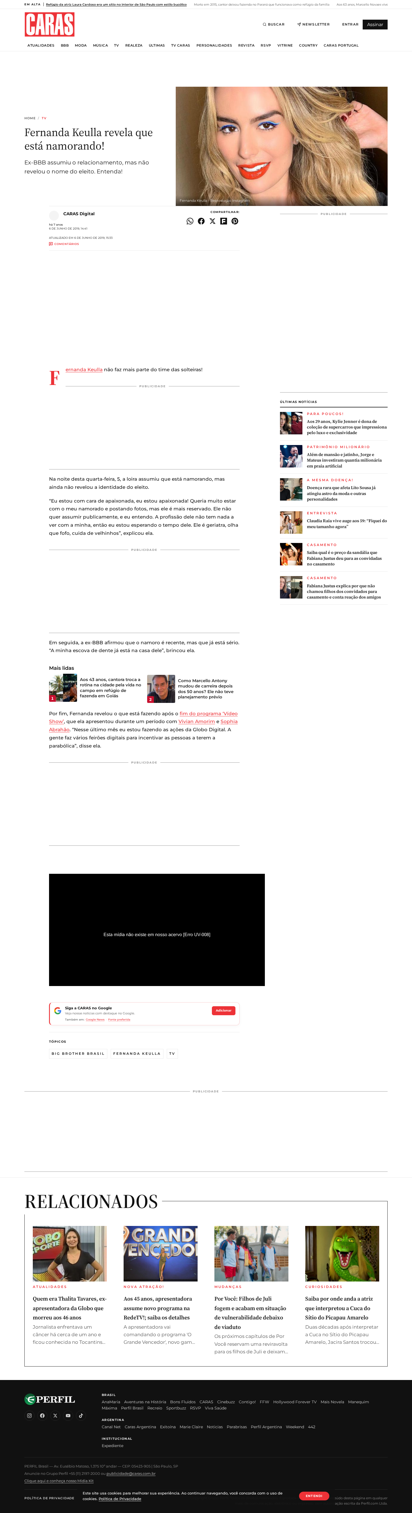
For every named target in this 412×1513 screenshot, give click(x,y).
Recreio (154, 1408)
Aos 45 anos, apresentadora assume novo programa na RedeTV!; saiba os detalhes (158, 1308)
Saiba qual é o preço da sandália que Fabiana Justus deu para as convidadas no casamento (344, 558)
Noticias (215, 1426)
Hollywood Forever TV (295, 1401)
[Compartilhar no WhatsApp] (190, 221)
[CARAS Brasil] (49, 24)
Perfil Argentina (266, 1426)
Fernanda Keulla (84, 369)
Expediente (112, 1445)
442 (311, 1426)
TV (116, 45)
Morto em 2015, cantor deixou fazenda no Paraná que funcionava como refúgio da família (261, 4)
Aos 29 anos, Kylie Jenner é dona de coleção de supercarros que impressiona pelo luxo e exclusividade (347, 427)
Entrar (350, 24)
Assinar (375, 24)
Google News (95, 1019)
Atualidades (41, 45)
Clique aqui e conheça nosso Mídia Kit (59, 1480)
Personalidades (214, 45)
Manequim (358, 1401)
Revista (246, 45)
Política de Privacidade (49, 1498)
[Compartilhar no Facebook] (201, 221)
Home (30, 118)
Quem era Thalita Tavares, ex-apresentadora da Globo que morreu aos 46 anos (70, 1308)
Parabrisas (237, 1426)
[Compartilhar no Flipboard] (223, 221)
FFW (264, 1401)
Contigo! (247, 1401)
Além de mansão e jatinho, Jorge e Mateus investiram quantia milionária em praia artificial (344, 460)
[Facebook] (42, 1416)
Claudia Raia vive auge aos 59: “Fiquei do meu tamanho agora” (347, 523)
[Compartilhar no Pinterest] (235, 221)
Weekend (295, 1426)
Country (308, 45)
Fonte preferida (119, 1019)
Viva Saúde (215, 1408)
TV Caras (180, 45)
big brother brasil (78, 1053)
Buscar (276, 24)
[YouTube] (68, 1416)
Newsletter (316, 24)
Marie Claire (191, 1426)
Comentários (66, 244)
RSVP (266, 45)
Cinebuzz (226, 1401)
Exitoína (168, 1426)
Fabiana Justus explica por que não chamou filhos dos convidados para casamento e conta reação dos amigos (344, 591)
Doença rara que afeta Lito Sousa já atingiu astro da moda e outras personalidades (341, 493)
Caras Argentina (140, 1426)
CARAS (206, 1401)
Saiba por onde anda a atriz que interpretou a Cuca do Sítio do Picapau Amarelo (339, 1308)
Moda (81, 45)
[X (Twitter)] (55, 1416)
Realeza (134, 45)
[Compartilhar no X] (212, 221)
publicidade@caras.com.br (131, 1473)
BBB (65, 45)
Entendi (314, 1496)
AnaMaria (111, 1401)
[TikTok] (81, 1416)
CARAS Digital (79, 213)
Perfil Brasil (132, 1408)
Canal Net (111, 1426)
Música (100, 45)
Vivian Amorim (197, 721)
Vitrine (285, 45)
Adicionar (224, 1010)
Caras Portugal (341, 45)
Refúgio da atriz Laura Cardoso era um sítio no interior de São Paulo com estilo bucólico (116, 4)
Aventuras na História (145, 1401)
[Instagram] (29, 1416)
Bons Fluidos (183, 1401)
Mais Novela (332, 1401)
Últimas (157, 45)
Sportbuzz (176, 1408)
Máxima (109, 1408)
